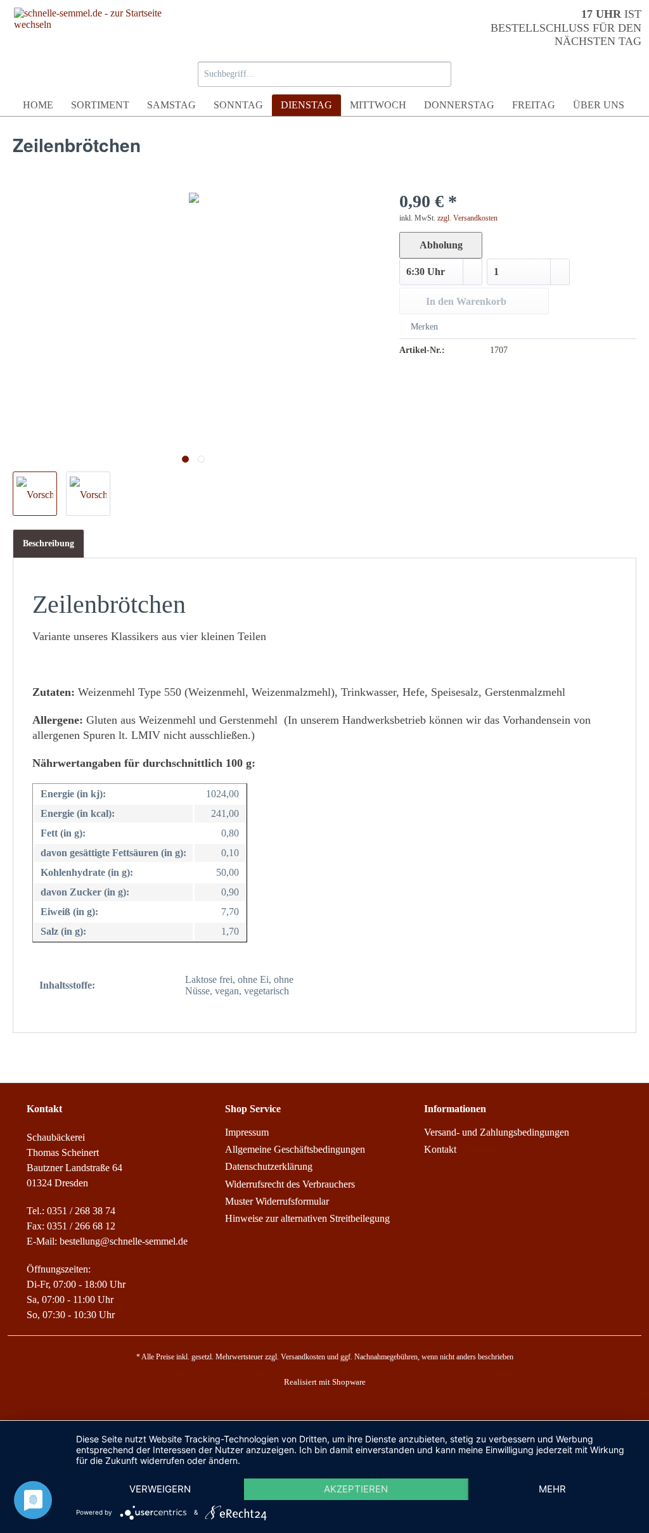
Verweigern (160, 1489)
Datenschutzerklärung (268, 1166)
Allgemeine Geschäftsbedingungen (295, 1149)
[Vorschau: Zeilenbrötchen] (35, 493)
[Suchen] (439, 74)
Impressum (247, 1132)
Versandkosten (303, 1356)
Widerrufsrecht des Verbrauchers (290, 1184)
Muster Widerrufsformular (277, 1201)
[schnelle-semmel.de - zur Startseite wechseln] (89, 28)
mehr (552, 1489)
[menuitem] (324, 77)
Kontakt (440, 1149)
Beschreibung (48, 543)
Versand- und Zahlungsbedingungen (496, 1132)
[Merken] (527, 72)
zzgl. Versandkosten (467, 218)
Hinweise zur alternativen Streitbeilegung (307, 1218)
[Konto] (573, 72)
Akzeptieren (356, 1489)
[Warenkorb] (619, 72)
